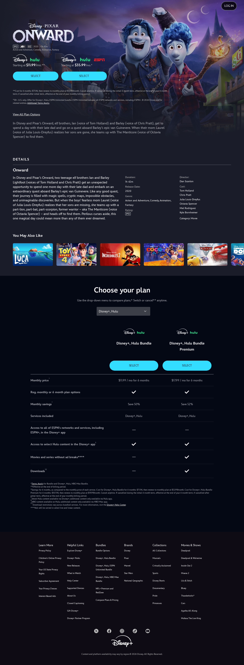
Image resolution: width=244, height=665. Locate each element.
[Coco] (164, 254)
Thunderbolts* (187, 595)
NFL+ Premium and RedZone (104, 590)
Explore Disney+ (74, 550)
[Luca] (33, 254)
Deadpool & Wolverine (191, 558)
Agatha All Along (189, 611)
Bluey (183, 588)
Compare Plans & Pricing (107, 600)
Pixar (126, 558)
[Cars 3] (207, 254)
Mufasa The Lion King (191, 618)
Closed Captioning (75, 603)
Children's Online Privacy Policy (50, 560)
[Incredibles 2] (120, 254)
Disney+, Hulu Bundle (106, 558)
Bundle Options (103, 550)
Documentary (159, 588)
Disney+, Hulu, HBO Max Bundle (107, 579)
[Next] (237, 254)
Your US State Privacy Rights (48, 571)
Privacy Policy (45, 550)
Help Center (72, 580)
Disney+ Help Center (116, 505)
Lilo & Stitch (186, 580)
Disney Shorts (159, 580)
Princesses (157, 603)
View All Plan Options (26, 114)
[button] (79, 545)
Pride (155, 595)
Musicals (157, 558)
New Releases (73, 565)
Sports (155, 573)
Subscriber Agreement (49, 581)
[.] (96, 631)
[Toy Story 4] (76, 254)
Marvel (127, 565)
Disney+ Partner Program (78, 618)
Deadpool (185, 550)
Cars (183, 603)
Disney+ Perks (73, 558)
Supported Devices (75, 588)
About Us (71, 595)
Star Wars (128, 573)
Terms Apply (37, 483)
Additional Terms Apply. (38, 103)
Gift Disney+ (72, 611)
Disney (127, 550)
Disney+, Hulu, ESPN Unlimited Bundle (105, 567)
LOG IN (229, 6)
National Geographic (133, 580)
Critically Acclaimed (162, 565)
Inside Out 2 (186, 565)
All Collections (159, 550)
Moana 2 (185, 573)
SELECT (36, 76)
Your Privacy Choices (48, 588)
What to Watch (74, 573)
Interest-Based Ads (47, 596)
